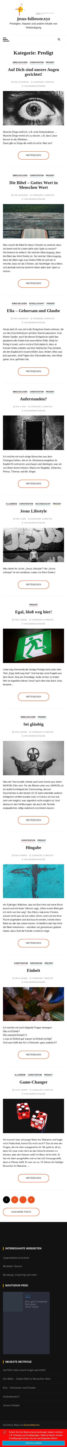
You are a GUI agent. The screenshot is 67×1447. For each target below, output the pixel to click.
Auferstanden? (33, 399)
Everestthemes (32, 1425)
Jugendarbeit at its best (16, 1258)
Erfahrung (36, 963)
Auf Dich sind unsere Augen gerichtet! (33, 72)
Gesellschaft (36, 303)
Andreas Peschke (36, 86)
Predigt (50, 62)
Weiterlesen (33, 155)
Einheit (33, 970)
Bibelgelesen (20, 62)
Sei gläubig (33, 724)
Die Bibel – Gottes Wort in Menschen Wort (33, 185)
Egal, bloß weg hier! (33, 612)
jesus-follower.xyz (33, 18)
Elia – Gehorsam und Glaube (33, 310)
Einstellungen (34, 1443)
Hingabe (33, 847)
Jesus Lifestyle (33, 511)
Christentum (37, 62)
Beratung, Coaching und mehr (20, 1275)
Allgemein (11, 504)
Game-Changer (33, 1082)
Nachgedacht (43, 504)
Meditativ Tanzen (12, 1266)
